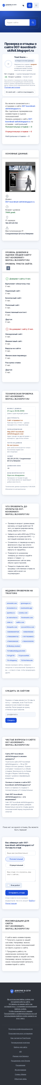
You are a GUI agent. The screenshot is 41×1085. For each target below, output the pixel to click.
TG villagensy (12, 660)
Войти (32, 901)
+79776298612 (28, 636)
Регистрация (11, 903)
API (20, 1052)
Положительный (16, 859)
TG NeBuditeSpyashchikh (16, 651)
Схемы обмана (20, 1074)
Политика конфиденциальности (21, 1029)
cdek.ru (9, 622)
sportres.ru (11, 613)
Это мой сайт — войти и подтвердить (20, 92)
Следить (11, 720)
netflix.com (20, 622)
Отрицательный (16, 865)
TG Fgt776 (10, 655)
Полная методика (12, 87)
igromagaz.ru (25, 603)
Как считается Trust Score (21, 1038)
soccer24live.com (27, 627)
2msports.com (12, 627)
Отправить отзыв (17, 893)
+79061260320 (12, 641)
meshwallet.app (26, 608)
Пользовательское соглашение (20, 1033)
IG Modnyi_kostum (13, 646)
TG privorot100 (23, 655)
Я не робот (15, 885)
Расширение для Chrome (20, 1061)
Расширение (20, 1065)
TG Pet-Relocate (27, 660)
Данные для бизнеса (21, 1056)
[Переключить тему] (23, 5)
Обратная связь (20, 1079)
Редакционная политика (20, 1042)
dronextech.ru (12, 608)
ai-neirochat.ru (12, 617)
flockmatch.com (27, 617)
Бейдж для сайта (20, 1047)
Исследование (20, 1070)
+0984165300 (28, 632)
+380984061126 (13, 632)
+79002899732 (12, 636)
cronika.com (23, 613)
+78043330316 (28, 641)
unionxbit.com (12, 603)
